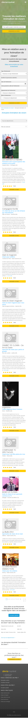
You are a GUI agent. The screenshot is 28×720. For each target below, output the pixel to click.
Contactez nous (8, 674)
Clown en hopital (4, 695)
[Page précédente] (25, 601)
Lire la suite (9, 275)
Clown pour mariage (5, 701)
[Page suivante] (23, 599)
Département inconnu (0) (7, 626)
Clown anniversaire (5, 693)
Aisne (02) (3, 629)
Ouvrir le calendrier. (25, 84)
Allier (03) (19, 629)
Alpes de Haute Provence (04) (8, 632)
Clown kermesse (4, 699)
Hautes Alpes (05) (21, 632)
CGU (14, 711)
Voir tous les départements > (8, 637)
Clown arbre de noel (5, 697)
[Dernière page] (25, 599)
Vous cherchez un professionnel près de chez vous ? (14, 656)
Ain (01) (19, 626)
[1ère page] (23, 601)
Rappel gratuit (8, 675)
